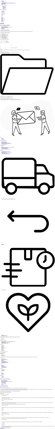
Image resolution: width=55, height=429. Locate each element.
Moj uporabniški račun (4, 361)
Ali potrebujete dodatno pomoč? (5, 362)
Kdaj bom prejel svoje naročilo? (5, 27)
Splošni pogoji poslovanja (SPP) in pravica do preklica (7, 381)
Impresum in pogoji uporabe (4, 380)
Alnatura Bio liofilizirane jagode (5, 148)
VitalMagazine (3, 369)
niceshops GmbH (5, 379)
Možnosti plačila (4, 7)
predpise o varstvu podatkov (7, 98)
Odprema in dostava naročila (4, 359)
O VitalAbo (3, 373)
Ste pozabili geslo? (3, 366)
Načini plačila (3, 360)
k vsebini (2, 1)
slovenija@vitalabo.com (26, 31)
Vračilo (3, 6)
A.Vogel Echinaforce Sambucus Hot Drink (6, 151)
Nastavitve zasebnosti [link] (4, 382)
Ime (6, 40)
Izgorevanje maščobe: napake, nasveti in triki (6, 143)
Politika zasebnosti (2, 393)
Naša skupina (3, 139)
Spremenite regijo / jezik (7, 378)
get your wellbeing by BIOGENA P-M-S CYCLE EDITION (8, 147)
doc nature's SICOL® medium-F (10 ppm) (6, 153)
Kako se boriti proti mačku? (4, 142)
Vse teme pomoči (4, 8)
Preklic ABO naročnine (4, 383)
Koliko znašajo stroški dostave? (5, 26)
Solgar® (2, 146)
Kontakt (2, 138)
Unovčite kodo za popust (4, 367)
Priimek (7, 41)
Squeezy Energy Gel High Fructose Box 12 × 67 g (7, 152)
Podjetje (2, 384)
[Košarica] (28, 16)
